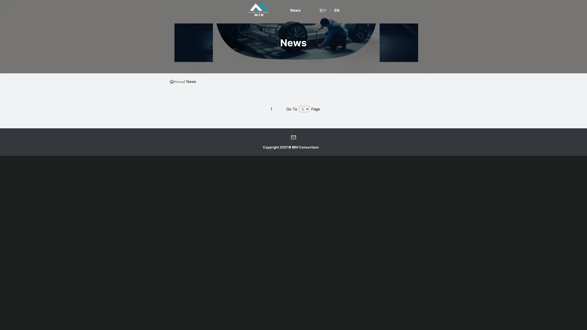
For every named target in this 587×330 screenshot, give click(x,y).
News (295, 10)
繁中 (323, 10)
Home (179, 82)
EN (336, 10)
